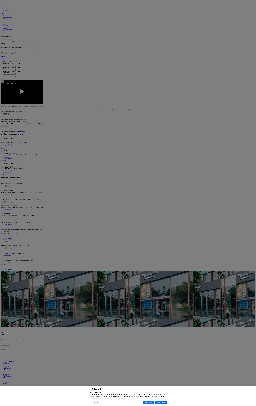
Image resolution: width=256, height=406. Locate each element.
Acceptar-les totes (161, 402)
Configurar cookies (95, 402)
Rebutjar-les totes (148, 402)
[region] (128, 396)
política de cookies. (122, 398)
